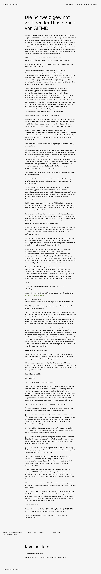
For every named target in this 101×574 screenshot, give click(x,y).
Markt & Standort (39, 532)
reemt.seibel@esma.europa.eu (35, 295)
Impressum (94, 4)
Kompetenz (69, 4)
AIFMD (31, 532)
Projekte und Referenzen (82, 4)
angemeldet (35, 557)
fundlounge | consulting (11, 4)
